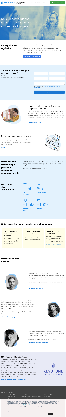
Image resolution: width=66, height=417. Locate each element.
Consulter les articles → (35, 122)
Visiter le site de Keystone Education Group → (14, 379)
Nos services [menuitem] (37, 2)
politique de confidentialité (26, 404)
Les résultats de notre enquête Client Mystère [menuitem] (30, 396)
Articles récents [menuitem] (24, 394)
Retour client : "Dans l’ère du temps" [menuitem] (28, 398)
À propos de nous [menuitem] (47, 394)
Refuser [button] (56, 414)
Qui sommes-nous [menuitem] (47, 398)
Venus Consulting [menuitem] (11, 396)
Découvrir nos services (32, 56)
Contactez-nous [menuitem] (46, 396)
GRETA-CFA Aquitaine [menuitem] (12, 398)
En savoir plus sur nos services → (54, 244)
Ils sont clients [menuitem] (11, 394)
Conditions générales (48, 86)
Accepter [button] (50, 414)
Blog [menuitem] (32, 2)
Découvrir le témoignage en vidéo (38, 342)
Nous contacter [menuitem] (45, 2)
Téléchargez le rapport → (8, 148)
